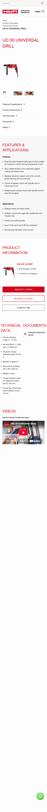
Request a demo (23, 289)
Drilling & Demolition (10, 23)
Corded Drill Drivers (10, 26)
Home (5, 20)
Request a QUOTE (23, 298)
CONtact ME (23, 307)
